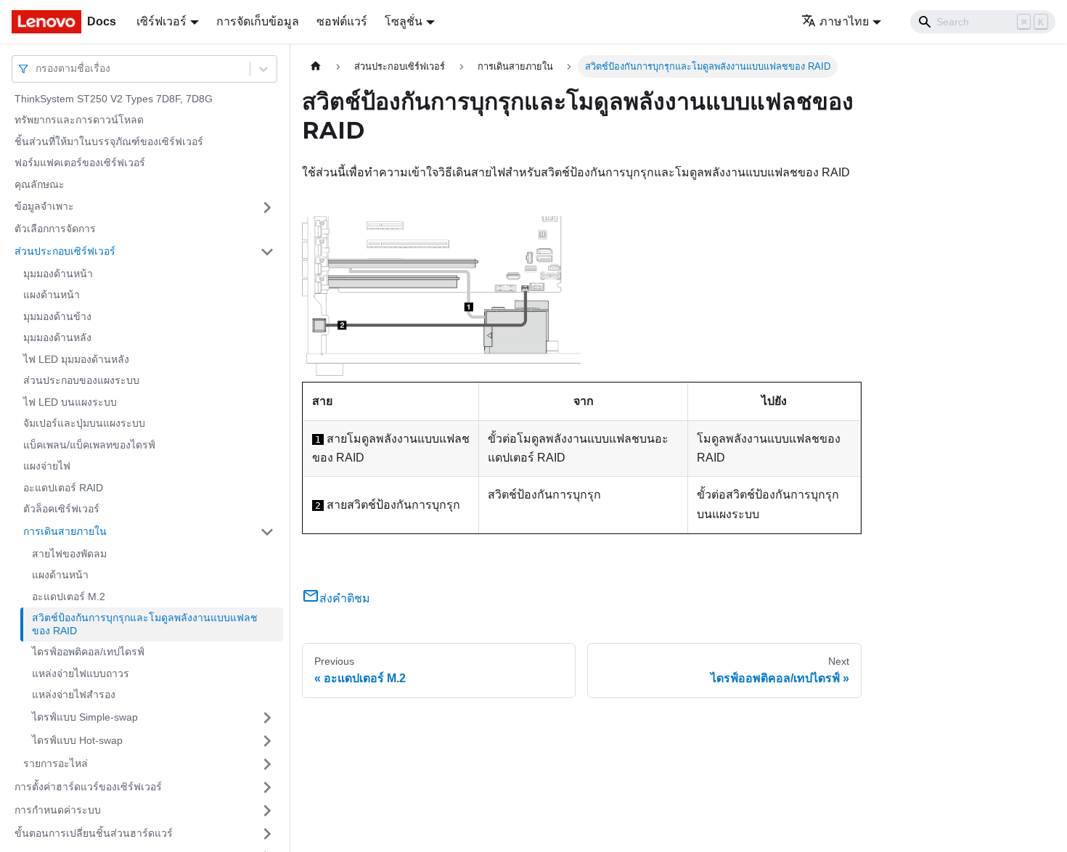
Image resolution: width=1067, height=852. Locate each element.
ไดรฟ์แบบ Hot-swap (77, 740)
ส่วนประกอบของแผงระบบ (81, 381)
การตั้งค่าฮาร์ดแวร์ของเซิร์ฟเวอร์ (88, 786)
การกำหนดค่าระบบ (58, 810)
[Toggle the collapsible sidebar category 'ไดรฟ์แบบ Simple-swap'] (267, 717)
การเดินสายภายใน (65, 531)
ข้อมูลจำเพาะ (44, 207)
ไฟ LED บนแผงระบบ (70, 402)
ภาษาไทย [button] (844, 21)
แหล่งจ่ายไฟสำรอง (73, 695)
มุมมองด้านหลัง (57, 338)
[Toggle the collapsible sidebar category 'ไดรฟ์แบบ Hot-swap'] (267, 741)
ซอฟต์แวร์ (341, 21)
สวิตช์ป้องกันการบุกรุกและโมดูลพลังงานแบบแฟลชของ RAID (145, 625)
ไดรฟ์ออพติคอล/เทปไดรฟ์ (88, 652)
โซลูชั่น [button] (403, 21)
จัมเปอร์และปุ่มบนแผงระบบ (84, 424)
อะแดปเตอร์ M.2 (68, 596)
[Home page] (316, 66)
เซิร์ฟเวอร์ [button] (161, 21)
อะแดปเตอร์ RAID (63, 487)
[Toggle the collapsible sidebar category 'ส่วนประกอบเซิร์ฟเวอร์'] (267, 251)
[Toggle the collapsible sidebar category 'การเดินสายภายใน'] (267, 532)
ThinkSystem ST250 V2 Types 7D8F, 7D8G (114, 99)
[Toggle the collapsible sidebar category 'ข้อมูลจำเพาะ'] (267, 207)
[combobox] (37, 68)
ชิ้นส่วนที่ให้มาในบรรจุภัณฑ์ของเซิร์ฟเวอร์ (109, 141)
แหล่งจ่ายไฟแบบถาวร (80, 673)
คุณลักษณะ (40, 184)
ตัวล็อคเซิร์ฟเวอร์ (61, 509)
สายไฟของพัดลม (69, 554)
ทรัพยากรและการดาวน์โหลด (79, 120)
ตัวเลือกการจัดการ (55, 229)
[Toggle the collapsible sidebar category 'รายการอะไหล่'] (267, 764)
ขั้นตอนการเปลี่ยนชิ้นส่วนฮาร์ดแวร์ (94, 833)
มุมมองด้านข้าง (57, 316)
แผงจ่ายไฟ (46, 466)
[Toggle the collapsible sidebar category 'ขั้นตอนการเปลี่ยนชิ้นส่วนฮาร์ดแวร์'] (267, 833)
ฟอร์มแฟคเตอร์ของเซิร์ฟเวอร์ (80, 163)
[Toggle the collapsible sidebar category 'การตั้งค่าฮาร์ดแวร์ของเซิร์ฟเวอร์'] (267, 787)
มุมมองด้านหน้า (58, 273)
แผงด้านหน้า (51, 295)
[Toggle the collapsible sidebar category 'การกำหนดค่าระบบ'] (267, 810)
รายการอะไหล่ (55, 763)
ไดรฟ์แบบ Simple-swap (85, 717)
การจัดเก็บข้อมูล (257, 21)
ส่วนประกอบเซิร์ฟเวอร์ (65, 251)
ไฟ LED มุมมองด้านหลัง (76, 359)
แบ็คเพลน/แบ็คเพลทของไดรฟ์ (89, 445)
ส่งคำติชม (344, 598)
